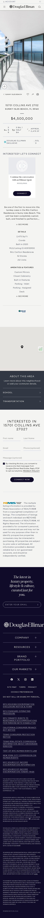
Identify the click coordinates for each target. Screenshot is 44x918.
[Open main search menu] (39, 6)
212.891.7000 (34, 797)
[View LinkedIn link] (32, 680)
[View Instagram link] (25, 680)
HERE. (36, 874)
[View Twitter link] (18, 680)
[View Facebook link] (11, 680)
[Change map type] (40, 348)
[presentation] (22, 50)
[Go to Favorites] (40, 2)
